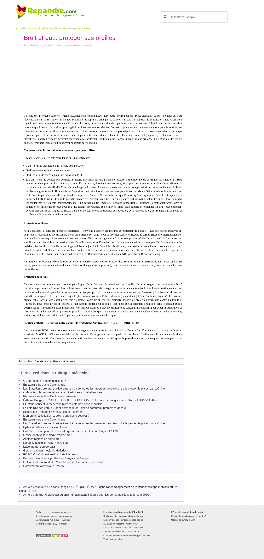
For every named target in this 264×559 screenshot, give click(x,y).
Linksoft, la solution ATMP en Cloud (45, 442)
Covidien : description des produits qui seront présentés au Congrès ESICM (70, 431)
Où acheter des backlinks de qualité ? (188, 516)
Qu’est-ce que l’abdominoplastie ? (44, 380)
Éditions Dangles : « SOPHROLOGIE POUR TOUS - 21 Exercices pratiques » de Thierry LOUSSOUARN (90, 400)
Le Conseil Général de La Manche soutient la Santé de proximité (63, 462)
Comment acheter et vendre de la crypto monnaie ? (127, 535)
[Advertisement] (103, 80)
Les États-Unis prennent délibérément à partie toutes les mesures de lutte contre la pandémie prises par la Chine (94, 388)
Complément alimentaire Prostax (44, 466)
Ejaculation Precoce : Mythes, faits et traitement (53, 411)
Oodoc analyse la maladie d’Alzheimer (47, 435)
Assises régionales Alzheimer (41, 438)
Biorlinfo (34, 45)
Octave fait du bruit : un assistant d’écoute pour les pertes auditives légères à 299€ (97, 494)
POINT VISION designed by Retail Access (50, 454)
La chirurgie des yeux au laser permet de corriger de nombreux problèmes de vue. (75, 407)
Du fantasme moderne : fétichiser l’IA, (120, 524)
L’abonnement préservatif (39, 446)
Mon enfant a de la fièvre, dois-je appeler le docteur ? (56, 415)
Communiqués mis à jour (47, 520)
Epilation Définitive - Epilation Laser (45, 427)
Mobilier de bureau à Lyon (183, 520)
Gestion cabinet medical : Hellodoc (45, 450)
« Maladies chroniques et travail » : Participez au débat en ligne (62, 392)
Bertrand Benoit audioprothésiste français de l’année (56, 458)
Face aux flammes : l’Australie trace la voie (123, 527)
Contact (62, 524)
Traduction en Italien (112, 539)
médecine (67, 361)
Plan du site (66, 520)
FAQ (55, 524)
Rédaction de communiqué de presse (53, 512)
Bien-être (40, 361)
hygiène (53, 361)
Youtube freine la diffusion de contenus (121, 531)
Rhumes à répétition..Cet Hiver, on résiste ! (50, 396)
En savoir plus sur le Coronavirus (44, 384)
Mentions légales (43, 524)
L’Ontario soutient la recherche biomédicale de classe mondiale (62, 404)
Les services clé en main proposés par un (123, 520)
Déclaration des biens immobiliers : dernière (123, 516)
